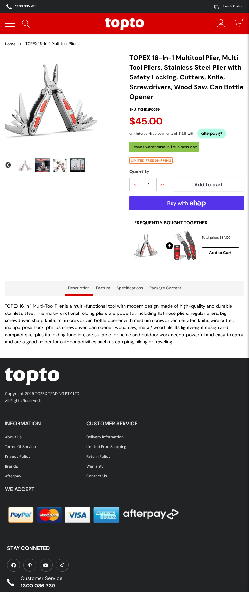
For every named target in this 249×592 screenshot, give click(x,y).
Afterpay (13, 476)
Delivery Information (105, 437)
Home (10, 44)
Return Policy (98, 456)
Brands (11, 466)
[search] (26, 24)
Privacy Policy (17, 456)
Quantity (139, 171)
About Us (13, 437)
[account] (221, 23)
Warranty (95, 466)
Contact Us (96, 476)
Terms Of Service (20, 446)
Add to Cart (220, 252)
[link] (13, 565)
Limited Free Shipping (106, 446)
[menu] (10, 24)
